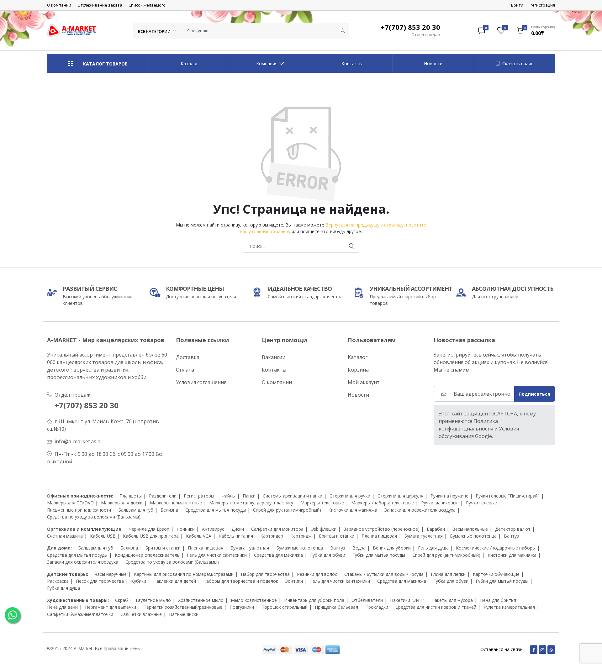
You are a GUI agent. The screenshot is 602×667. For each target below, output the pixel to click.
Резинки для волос (317, 574)
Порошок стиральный (284, 607)
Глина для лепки (448, 574)
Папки (249, 496)
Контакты (351, 63)
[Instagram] (542, 649)
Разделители (163, 496)
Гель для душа (433, 548)
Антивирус (213, 529)
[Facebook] (533, 649)
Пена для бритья (498, 600)
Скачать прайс (517, 63)
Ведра (359, 548)
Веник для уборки (392, 548)
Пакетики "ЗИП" (407, 600)
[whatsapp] (551, 649)
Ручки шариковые (440, 503)
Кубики (138, 581)
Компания (266, 63)
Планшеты (130, 496)
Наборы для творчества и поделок (240, 581)
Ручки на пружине (449, 496)
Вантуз (511, 536)
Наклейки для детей (174, 581)
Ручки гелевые (481, 503)
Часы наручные (110, 574)
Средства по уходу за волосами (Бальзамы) (93, 517)
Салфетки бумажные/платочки (80, 614)
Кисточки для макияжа (352, 510)
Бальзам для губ (135, 510)
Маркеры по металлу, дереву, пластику (251, 503)
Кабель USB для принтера (151, 536)
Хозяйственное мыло (201, 600)
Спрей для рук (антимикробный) (287, 510)
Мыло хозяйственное (254, 600)
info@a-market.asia (77, 441)
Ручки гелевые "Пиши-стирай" (508, 496)
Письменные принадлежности (79, 510)
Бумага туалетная (423, 536)
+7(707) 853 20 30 (87, 405)
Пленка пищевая (379, 536)
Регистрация (542, 5)
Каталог (189, 63)
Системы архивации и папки (292, 496)
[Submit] (343, 31)
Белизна (169, 510)
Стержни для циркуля (400, 496)
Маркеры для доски (122, 503)
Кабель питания (236, 536)
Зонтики (294, 581)
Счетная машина (65, 536)
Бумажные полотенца (473, 536)
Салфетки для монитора (277, 529)
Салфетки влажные (141, 614)
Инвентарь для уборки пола (314, 600)
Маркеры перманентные (176, 503)
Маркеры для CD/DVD (70, 503)
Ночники (186, 529)
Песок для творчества (100, 581)
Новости (433, 63)
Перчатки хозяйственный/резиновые (182, 607)
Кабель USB (103, 536)
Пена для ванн (62, 607)
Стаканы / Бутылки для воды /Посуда (384, 574)
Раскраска (58, 581)
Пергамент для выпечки (110, 607)
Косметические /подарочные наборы (496, 548)
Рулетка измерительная (509, 607)
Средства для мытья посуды (215, 510)
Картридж (301, 536)
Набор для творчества (265, 574)
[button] (534, 30)
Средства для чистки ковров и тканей (435, 607)
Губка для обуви (327, 555)
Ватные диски (183, 614)
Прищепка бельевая (336, 607)
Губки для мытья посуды (378, 555)
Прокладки (376, 607)
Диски (237, 529)
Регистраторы (199, 496)
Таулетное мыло (153, 600)
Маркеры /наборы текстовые (382, 503)
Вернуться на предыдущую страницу (364, 225)
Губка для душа (63, 588)
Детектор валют (513, 529)
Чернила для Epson (149, 529)
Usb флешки (323, 529)
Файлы (228, 496)
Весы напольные (470, 529)
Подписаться (534, 394)
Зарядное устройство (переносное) (382, 529)
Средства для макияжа (278, 555)
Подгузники (242, 607)
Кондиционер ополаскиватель (147, 555)
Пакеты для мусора (452, 600)
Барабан (436, 529)
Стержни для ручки (350, 496)
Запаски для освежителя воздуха (420, 510)
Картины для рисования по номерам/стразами (184, 574)
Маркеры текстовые (322, 503)
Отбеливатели (367, 600)
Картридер (271, 536)
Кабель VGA (198, 536)
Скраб (121, 600)
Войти (517, 5)
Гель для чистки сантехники (217, 555)
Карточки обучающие (496, 574)
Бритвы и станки (336, 536)
